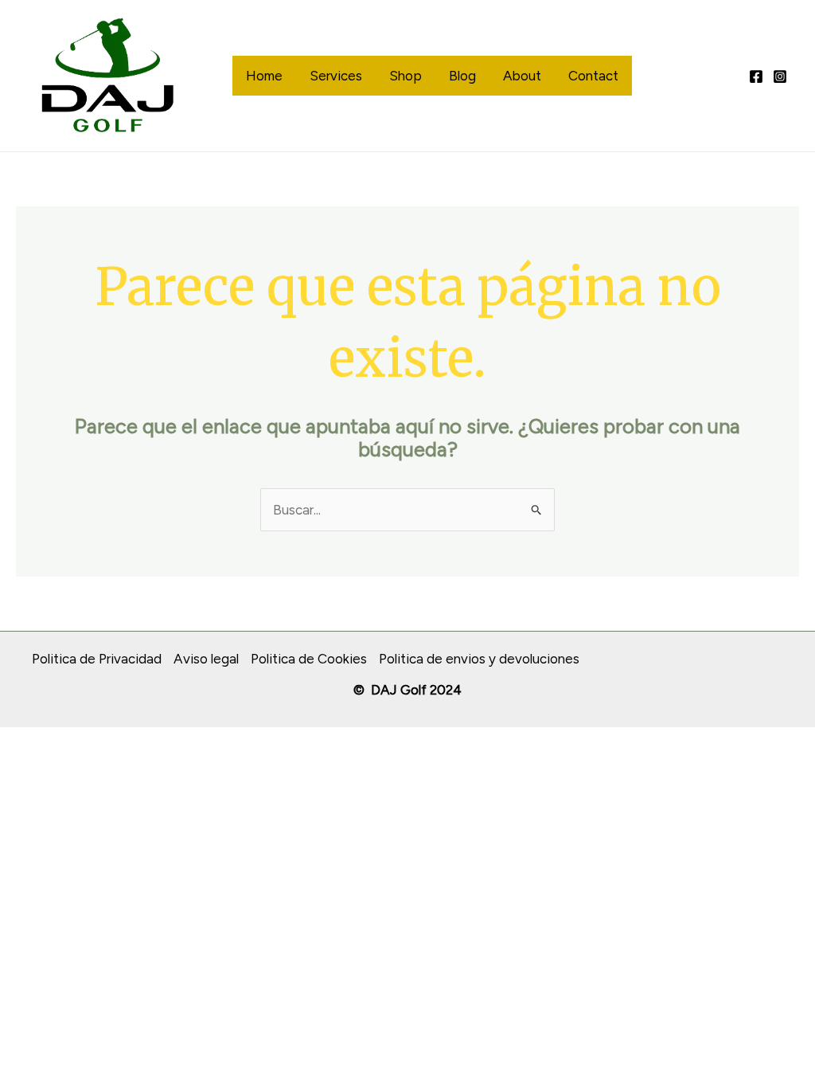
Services (336, 76)
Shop (405, 76)
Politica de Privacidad (97, 659)
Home (264, 76)
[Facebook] (756, 76)
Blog (462, 76)
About (522, 76)
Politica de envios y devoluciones (479, 659)
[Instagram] (780, 76)
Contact (593, 76)
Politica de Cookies (309, 659)
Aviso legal (206, 659)
